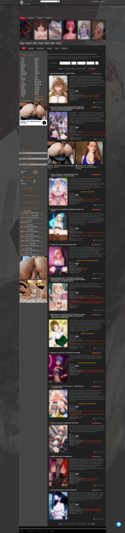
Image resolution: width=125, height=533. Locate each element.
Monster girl (38, 82)
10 (84, 68)
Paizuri (36, 64)
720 (22, 182)
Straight (37, 94)
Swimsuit (23, 92)
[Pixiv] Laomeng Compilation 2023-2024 (64, 423)
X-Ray (36, 69)
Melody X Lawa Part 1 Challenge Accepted (65, 352)
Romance (37, 73)
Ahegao (23, 66)
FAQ (46, 531)
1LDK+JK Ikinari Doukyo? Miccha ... (32, 240)
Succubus (37, 87)
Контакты (40, 531)
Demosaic (23, 183)
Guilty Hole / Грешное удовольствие (64, 244)
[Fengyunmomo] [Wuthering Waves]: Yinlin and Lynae (67, 210)
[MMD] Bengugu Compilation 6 (61, 456)
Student (37, 92)
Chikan (23, 87)
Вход (103, 1)
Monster (37, 79)
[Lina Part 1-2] (69, 30)
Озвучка (35, 171)
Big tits (22, 58)
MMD (22, 69)
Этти (56, 48)
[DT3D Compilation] (26, 30)
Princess (37, 86)
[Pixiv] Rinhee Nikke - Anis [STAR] (62, 73)
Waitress (23, 89)
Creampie (23, 84)
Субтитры (23, 171)
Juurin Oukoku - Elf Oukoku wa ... (31, 212)
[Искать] (57, 1)
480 (34, 180)
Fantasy (23, 82)
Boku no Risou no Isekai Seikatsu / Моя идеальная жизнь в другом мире (64, 175)
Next (104, 30)
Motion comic (38, 84)
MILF (36, 78)
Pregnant (23, 79)
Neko (22, 81)
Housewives (24, 73)
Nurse (36, 76)
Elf (21, 76)
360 (22, 180)
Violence (23, 91)
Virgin (22, 63)
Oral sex (37, 66)
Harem (36, 71)
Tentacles (23, 74)
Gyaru (22, 59)
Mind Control (38, 81)
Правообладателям (31, 531)
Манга (49, 48)
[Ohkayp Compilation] (98, 30)
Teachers (23, 71)
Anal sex (37, 58)
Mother (23, 86)
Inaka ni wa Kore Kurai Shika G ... (31, 217)
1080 (34, 182)
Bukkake (37, 59)
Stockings (23, 94)
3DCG (36, 68)
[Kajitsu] (55, 30)
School (23, 61)
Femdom (37, 89)
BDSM (36, 63)
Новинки (52, 531)
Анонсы (64, 48)
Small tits (23, 64)
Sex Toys (37, 91)
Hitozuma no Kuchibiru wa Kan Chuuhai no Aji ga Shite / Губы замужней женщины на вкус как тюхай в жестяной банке (68, 316)
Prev (21, 30)
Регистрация (95, 1)
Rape (36, 61)
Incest (22, 68)
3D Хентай (40, 48)
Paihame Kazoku (26, 222)
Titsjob (22, 96)
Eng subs (35, 172)
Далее (93, 68)
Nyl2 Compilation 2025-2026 (30, 226)
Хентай (31, 48)
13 (89, 68)
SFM (36, 74)
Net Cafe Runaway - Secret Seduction (64, 490)
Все (24, 48)
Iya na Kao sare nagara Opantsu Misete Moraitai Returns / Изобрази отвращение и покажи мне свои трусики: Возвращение (67, 108)
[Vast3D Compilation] (40, 30)
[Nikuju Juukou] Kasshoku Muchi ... (32, 236)
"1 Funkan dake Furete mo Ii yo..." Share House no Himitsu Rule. (67, 386)
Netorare (23, 78)
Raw (22, 172)
